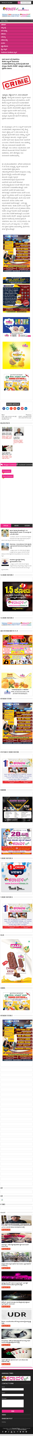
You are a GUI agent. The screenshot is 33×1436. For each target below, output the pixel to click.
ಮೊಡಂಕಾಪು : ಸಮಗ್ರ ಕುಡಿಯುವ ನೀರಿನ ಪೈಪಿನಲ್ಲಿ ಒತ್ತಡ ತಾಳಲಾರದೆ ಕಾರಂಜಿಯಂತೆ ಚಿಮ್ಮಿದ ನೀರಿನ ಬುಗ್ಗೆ (20, 546)
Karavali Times (16, 1428)
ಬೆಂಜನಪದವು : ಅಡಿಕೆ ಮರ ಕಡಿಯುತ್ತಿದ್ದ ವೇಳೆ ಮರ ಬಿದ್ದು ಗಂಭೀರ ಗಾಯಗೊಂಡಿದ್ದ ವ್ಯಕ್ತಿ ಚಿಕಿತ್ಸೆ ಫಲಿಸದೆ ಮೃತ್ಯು (15, 1341)
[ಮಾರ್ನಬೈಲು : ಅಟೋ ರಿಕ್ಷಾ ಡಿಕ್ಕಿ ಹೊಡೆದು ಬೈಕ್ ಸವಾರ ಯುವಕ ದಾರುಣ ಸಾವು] (16, 1235)
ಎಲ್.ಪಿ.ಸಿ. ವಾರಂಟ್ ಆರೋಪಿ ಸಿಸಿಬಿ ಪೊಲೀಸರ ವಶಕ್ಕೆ (12, 1227)
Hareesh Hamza (22, 1429)
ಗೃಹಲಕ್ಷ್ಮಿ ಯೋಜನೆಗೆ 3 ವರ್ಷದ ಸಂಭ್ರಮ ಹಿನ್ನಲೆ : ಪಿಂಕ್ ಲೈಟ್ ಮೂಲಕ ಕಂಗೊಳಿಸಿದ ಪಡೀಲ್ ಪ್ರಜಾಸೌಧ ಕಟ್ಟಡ (14, 1283)
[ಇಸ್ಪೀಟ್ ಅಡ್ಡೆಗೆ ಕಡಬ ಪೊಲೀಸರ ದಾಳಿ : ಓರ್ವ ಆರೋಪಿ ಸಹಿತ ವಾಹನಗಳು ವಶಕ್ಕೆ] (16, 1350)
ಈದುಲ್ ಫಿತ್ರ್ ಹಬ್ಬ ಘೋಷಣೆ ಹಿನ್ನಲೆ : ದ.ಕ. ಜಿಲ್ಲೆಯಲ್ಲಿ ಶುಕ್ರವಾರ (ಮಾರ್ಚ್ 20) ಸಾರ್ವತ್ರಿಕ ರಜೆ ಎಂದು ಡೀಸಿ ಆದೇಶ (20, 532)
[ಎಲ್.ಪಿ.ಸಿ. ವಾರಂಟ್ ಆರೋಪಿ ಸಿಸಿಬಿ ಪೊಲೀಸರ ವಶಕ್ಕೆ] (16, 1217)
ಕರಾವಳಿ (2, 1212)
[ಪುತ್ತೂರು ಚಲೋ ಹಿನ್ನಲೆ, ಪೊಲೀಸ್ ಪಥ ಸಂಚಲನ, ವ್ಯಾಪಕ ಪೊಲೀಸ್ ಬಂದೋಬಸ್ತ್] (16, 1254)
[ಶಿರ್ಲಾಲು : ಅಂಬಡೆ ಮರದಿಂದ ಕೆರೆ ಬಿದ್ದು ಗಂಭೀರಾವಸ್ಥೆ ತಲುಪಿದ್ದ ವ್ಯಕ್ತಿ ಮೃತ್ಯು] (16, 1311)
